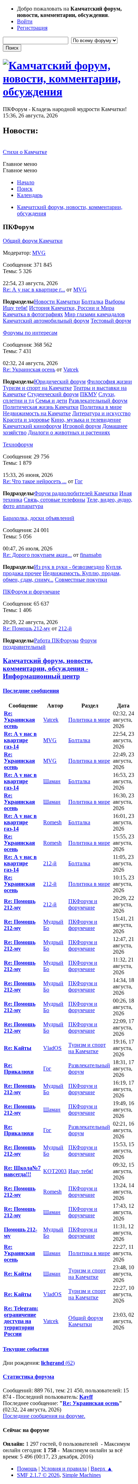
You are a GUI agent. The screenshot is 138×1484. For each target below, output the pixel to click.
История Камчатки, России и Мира (71, 308)
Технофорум (18, 444)
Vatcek (71, 369)
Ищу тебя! (15, 308)
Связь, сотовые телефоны (54, 500)
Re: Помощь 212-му (26, 628)
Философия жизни (109, 382)
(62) (58, 1363)
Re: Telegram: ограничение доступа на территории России (21, 1321)
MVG (39, 253)
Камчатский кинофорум (32, 426)
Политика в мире (101, 407)
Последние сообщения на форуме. (44, 1416)
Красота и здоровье (26, 420)
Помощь (27, 1469)
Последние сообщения (31, 691)
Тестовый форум (111, 321)
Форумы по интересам (30, 333)
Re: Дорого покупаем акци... (37, 555)
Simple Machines (81, 1475)
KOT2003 (55, 1171)
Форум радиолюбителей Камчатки (76, 493)
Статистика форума (28, 1377)
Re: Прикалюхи (19, 1068)
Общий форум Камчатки (33, 241)
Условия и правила (64, 1469)
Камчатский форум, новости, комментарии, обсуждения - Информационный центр (48, 668)
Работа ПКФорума (56, 640)
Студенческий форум (53, 394)
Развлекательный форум (98, 401)
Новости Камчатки (57, 302)
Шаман (52, 781)
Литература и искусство (101, 413)
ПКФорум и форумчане (31, 592)
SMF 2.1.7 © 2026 (38, 1475)
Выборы (115, 302)
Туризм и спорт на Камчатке (37, 388)
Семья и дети (51, 401)
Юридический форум (60, 382)
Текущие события (26, 1349)
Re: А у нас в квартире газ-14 (20, 740)
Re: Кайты (17, 1048)
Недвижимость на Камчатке (37, 413)
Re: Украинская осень (29, 369)
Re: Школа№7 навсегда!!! (22, 1171)
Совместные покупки (81, 580)
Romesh (52, 822)
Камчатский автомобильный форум (46, 321)
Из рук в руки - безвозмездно (69, 567)
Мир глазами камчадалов (94, 314)
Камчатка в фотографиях (33, 314)
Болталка (92, 302)
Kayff (86, 1397)
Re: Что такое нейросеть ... (35, 481)
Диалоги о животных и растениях (69, 432)
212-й (65, 628)
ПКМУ (88, 394)
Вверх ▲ (102, 1469)
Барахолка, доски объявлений (38, 518)
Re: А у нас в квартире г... (34, 290)
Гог (79, 481)
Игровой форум (82, 426)
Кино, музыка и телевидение (86, 420)
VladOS (52, 1048)
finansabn (91, 555)
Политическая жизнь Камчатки (41, 407)
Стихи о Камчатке (25, 152)
